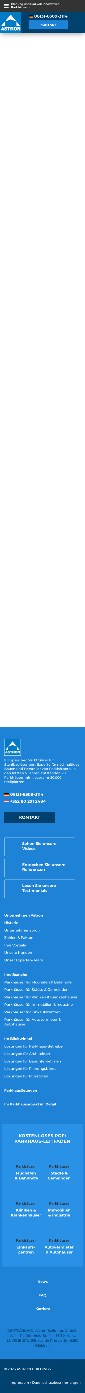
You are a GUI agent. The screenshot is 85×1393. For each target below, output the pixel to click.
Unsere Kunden (18, 952)
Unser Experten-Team (23, 960)
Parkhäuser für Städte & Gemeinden (36, 989)
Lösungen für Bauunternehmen (32, 1061)
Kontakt (48, 25)
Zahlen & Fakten (18, 937)
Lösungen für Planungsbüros (30, 1068)
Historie (11, 922)
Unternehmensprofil (22, 930)
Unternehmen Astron (23, 915)
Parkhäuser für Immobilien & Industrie (38, 1004)
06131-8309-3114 (51, 16)
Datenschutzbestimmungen (56, 1382)
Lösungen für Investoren (26, 1076)
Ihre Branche (15, 974)
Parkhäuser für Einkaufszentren (32, 1012)
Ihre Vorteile (15, 945)
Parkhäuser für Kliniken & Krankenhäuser (40, 997)
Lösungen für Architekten (27, 1053)
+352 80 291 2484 (28, 801)
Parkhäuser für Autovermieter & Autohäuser (32, 1021)
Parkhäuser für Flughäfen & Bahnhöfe (38, 982)
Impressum (19, 1382)
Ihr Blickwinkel (18, 1038)
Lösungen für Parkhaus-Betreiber (34, 1046)
